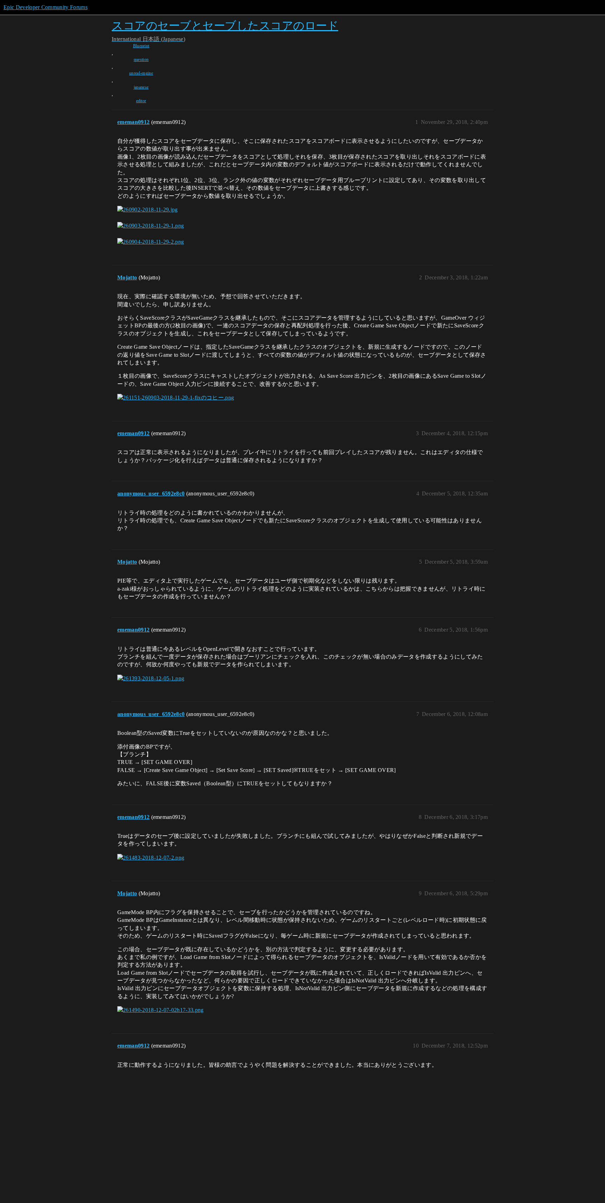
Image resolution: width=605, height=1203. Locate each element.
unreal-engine (141, 73)
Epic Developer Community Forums (46, 7)
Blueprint (141, 45)
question (141, 59)
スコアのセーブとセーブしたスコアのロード (225, 25)
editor (141, 100)
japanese (141, 87)
